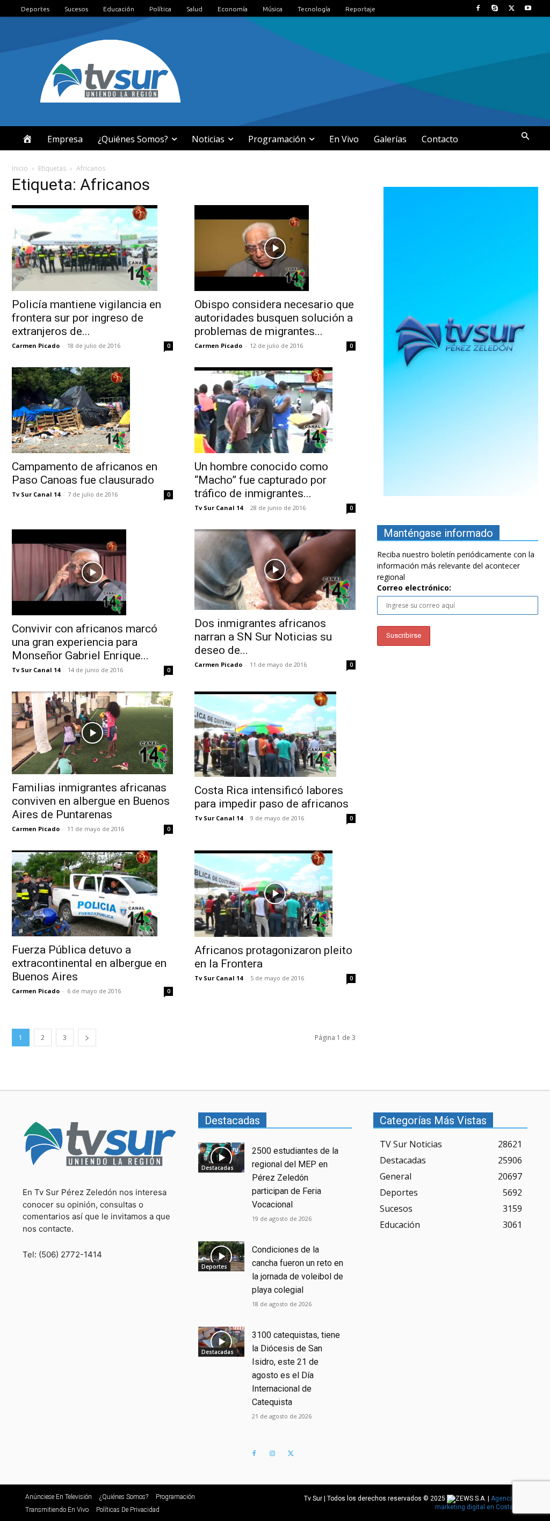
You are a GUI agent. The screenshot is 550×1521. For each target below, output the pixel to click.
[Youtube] (528, 8)
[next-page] (87, 1037)
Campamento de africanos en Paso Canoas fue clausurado (84, 473)
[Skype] (494, 8)
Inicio (20, 168)
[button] (525, 136)
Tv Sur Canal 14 (36, 494)
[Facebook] (477, 8)
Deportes (214, 1266)
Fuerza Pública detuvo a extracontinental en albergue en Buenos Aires (89, 963)
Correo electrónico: (414, 588)
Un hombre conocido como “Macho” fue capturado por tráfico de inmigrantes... (261, 480)
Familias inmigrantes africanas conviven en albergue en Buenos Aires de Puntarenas (91, 801)
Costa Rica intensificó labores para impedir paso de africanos (271, 797)
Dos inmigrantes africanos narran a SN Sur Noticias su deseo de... (263, 637)
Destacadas (217, 1167)
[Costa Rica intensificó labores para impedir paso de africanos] (275, 734)
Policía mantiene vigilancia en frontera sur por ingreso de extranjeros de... (86, 318)
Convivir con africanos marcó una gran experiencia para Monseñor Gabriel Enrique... (84, 642)
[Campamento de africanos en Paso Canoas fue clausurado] (92, 410)
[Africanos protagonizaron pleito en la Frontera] (275, 893)
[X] (511, 8)
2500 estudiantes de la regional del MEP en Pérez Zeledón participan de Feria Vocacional (295, 1178)
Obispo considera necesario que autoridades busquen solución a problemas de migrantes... (274, 318)
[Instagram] (272, 1453)
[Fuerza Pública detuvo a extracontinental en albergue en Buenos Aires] (92, 893)
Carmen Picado (36, 345)
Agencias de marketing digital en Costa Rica (482, 1503)
